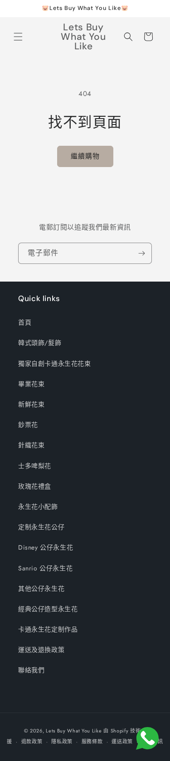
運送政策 (122, 741)
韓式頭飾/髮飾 (39, 342)
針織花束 (31, 445)
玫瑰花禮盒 (34, 486)
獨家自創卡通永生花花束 (54, 363)
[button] (18, 37)
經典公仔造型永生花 (48, 608)
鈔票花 (28, 424)
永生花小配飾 (38, 506)
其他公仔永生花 (41, 588)
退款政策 (32, 741)
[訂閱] (141, 253)
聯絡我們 (31, 670)
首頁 (24, 322)
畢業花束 (31, 383)
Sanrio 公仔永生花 (45, 568)
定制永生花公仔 (41, 526)
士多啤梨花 (34, 465)
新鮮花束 (31, 404)
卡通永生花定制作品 (48, 629)
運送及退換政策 (41, 649)
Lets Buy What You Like (74, 730)
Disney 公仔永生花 (45, 547)
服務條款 (92, 741)
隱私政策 (62, 741)
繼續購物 (85, 156)
